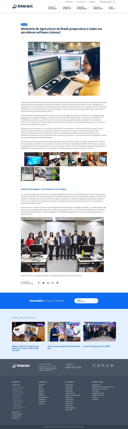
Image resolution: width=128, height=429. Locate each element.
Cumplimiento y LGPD (98, 393)
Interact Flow (16, 412)
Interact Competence (18, 402)
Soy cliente (82, 2)
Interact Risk (16, 398)
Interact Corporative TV (19, 407)
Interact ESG (69, 405)
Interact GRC (69, 401)
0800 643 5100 (73, 367)
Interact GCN (69, 403)
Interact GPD (69, 397)
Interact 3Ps (68, 410)
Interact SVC (69, 391)
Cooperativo (42, 399)
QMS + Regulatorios (70, 408)
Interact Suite (16, 384)
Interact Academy (17, 414)
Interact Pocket (16, 416)
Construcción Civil (44, 397)
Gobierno (41, 391)
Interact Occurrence (18, 393)
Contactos (92, 2)
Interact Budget (17, 405)
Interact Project (17, 390)
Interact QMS (69, 384)
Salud (40, 387)
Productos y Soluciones (52, 8)
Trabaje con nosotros (98, 395)
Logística (41, 403)
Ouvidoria (95, 397)
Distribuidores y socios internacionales (102, 387)
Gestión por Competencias (72, 395)
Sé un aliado (95, 391)
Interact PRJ (69, 389)
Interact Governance (18, 387)
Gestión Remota (69, 393)
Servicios (41, 389)
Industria (41, 393)
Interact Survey (17, 400)
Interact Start (16, 418)
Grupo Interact (111, 8)
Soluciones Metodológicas (82, 8)
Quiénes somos (96, 384)
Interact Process (17, 388)
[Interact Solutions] (22, 6)
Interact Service (17, 395)
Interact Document (18, 392)
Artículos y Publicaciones (98, 8)
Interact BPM (69, 387)
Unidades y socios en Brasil (99, 389)
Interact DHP (69, 399)
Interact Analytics (17, 397)
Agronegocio (42, 401)
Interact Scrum (17, 408)
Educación (42, 395)
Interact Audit (16, 403)
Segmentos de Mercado (67, 8)
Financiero (42, 384)
